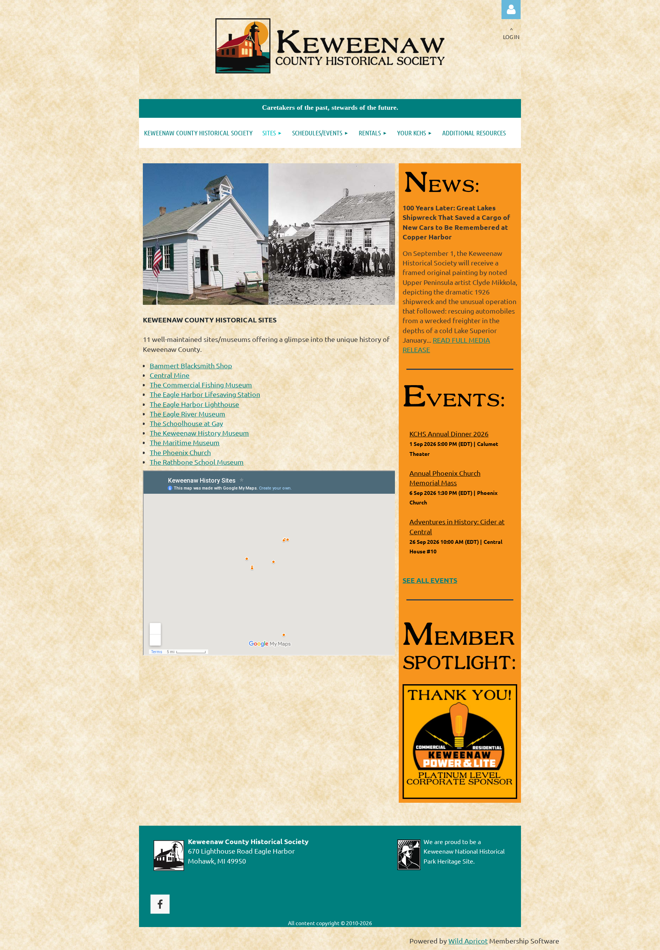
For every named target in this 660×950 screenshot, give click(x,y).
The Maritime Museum (185, 442)
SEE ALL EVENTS (430, 580)
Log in (511, 9)
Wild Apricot (468, 941)
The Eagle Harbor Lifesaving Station (205, 394)
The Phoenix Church (180, 452)
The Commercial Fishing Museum (201, 385)
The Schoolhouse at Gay (186, 423)
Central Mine (169, 375)
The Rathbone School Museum (197, 462)
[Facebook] (160, 904)
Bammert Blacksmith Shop (191, 365)
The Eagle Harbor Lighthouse (194, 404)
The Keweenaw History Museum (199, 433)
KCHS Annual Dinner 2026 (449, 433)
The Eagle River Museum (187, 414)
